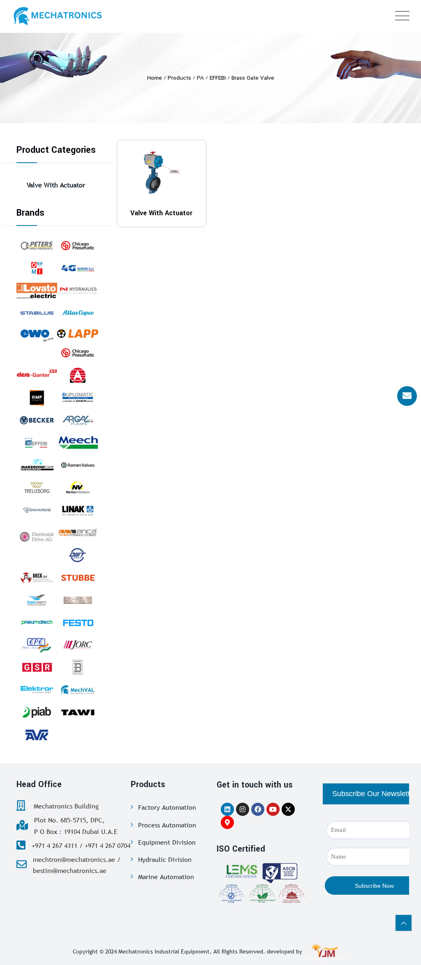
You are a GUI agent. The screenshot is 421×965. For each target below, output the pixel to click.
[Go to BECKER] (36, 420)
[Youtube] (273, 809)
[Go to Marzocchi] (36, 465)
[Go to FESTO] (77, 622)
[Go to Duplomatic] (77, 397)
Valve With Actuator (56, 184)
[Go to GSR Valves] (36, 667)
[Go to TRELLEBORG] (36, 487)
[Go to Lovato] (36, 290)
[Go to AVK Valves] (36, 735)
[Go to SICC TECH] (77, 600)
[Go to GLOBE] (77, 375)
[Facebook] (257, 809)
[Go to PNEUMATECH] (36, 622)
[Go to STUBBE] (77, 577)
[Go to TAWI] (77, 712)
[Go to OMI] (36, 268)
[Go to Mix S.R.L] (36, 577)
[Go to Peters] (36, 245)
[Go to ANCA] (77, 532)
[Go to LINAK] (77, 510)
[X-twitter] (288, 809)
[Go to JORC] (77, 645)
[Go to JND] (77, 290)
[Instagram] (242, 809)
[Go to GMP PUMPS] (36, 397)
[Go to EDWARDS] (36, 510)
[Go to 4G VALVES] (77, 268)
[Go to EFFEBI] (36, 443)
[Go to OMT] (77, 555)
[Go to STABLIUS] (36, 313)
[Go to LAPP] (77, 333)
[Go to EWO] (36, 335)
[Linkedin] (227, 809)
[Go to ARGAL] (77, 420)
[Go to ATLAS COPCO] (77, 313)
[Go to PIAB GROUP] (36, 712)
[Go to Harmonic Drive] (36, 535)
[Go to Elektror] (36, 690)
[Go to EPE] (36, 645)
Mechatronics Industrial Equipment (164, 951)
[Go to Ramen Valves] (77, 465)
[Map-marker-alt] (227, 822)
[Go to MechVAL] (77, 690)
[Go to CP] (77, 353)
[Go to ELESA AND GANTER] (36, 372)
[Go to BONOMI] (77, 667)
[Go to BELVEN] (36, 600)
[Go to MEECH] (77, 443)
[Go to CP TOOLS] (77, 245)
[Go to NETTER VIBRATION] (77, 487)
